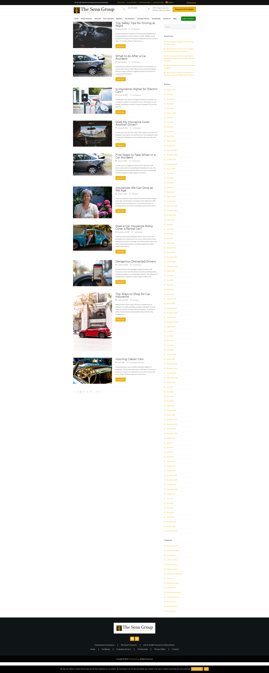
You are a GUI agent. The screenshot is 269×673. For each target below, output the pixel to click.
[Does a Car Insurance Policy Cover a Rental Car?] (92, 237)
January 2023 (171, 252)
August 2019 (171, 438)
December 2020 (172, 364)
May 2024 (170, 182)
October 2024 (171, 159)
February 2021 (171, 354)
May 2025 (170, 127)
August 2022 (171, 271)
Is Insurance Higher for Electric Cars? (136, 90)
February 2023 (171, 248)
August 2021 (171, 326)
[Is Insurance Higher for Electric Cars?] (92, 100)
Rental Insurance (172, 606)
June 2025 (170, 122)
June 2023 (170, 229)
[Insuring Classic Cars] (92, 370)
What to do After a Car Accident (130, 57)
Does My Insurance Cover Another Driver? (132, 123)
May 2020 (170, 396)
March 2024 (170, 192)
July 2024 (170, 173)
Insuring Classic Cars (129, 359)
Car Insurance (135, 29)
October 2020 (171, 373)
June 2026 (170, 99)
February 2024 (171, 197)
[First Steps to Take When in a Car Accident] (92, 164)
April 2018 (170, 512)
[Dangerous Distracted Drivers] (92, 273)
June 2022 (170, 280)
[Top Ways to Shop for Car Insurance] (92, 322)
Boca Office (121, 2)
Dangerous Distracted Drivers (135, 261)
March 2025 (170, 136)
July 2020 (170, 387)
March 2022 (170, 294)
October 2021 (171, 317)
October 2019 (171, 429)
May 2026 (170, 104)
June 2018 (170, 503)
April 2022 (170, 289)
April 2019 (170, 457)
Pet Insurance (171, 601)
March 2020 (170, 405)
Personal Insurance (173, 597)
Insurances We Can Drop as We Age (134, 189)
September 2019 (172, 433)
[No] (266, 669)
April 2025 (170, 131)
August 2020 (171, 382)
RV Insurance (171, 611)
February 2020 (171, 410)
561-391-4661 (132, 8)
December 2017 (172, 531)
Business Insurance (173, 550)
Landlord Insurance (173, 583)
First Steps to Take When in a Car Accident (135, 156)
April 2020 (170, 401)
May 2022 (170, 285)
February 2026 (171, 113)
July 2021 (170, 331)
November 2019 (172, 424)
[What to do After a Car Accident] (92, 65)
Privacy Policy (160, 649)
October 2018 (171, 484)
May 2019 (170, 452)
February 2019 (171, 466)
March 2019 (170, 461)
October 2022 (171, 262)
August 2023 (171, 220)
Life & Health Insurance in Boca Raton (159, 645)
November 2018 (172, 480)
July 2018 (170, 498)
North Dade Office (144, 2)
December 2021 (172, 308)
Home (92, 649)
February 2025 (171, 141)
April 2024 (170, 187)
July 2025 (170, 118)
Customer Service (123, 649)
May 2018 (170, 508)
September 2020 (172, 378)
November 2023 (172, 210)
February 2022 (171, 299)
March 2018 (170, 517)
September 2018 (172, 489)
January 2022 (171, 303)
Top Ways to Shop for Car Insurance (132, 295)
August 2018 (171, 494)
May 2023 (170, 234)
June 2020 (170, 392)
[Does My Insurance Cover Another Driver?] (92, 133)
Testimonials (142, 649)
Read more (120, 46)
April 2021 (170, 345)
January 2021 (171, 359)
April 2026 (170, 108)
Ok (206, 669)
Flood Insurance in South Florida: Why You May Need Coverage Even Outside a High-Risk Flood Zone (179, 58)
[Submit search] (193, 27)
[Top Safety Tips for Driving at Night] (92, 34)
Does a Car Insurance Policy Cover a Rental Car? (134, 227)
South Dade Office (158, 2)
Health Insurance (172, 569)
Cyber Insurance (172, 560)
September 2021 (172, 322)
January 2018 (171, 526)
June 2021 (170, 336)
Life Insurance (171, 588)
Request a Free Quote (184, 9)
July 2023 (170, 224)
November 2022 (172, 257)
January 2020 (171, 415)
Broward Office (132, 2)
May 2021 (170, 341)
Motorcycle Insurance (174, 592)
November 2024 (172, 155)
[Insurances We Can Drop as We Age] (92, 202)
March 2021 (170, 350)
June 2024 (170, 178)
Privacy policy (197, 669)
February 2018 (171, 522)
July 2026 (170, 94)
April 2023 (170, 238)
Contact (175, 649)
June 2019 (170, 447)
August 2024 (171, 169)
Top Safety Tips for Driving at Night (135, 24)
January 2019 (171, 470)
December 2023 (172, 206)
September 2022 (172, 266)
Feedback (106, 649)
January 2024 (171, 201)
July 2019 (170, 443)
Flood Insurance (172, 564)
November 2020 (172, 368)
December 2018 (172, 475)
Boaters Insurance (173, 546)
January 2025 (171, 145)
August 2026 (171, 90)
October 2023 (171, 215)
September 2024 (172, 164)
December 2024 (172, 150)
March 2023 (170, 243)
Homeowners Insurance (174, 574)
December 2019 (172, 419)
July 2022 (170, 275)
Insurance (135, 194)
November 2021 (172, 313)
